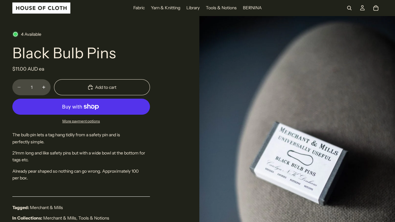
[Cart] (376, 8)
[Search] (349, 8)
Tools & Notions (93, 218)
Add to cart (105, 87)
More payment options (81, 121)
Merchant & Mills (46, 207)
